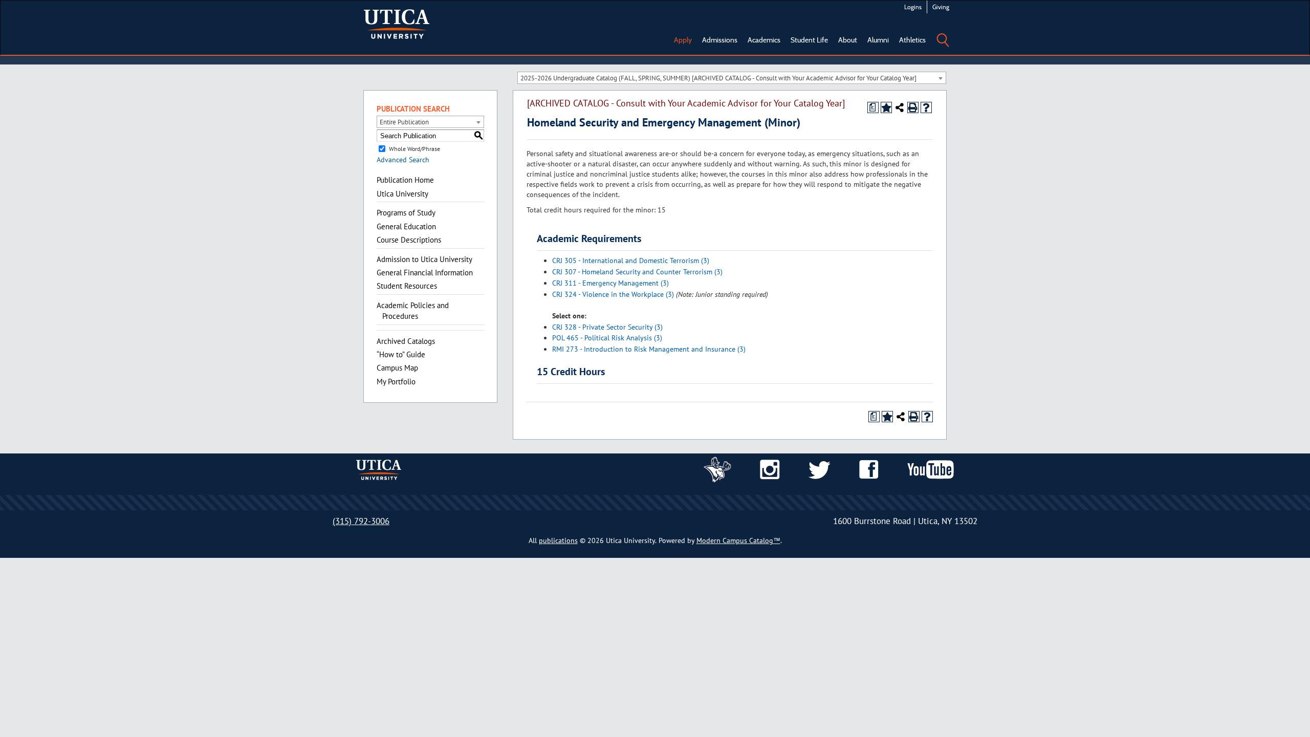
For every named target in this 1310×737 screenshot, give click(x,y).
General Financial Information (425, 272)
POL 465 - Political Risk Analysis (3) (607, 337)
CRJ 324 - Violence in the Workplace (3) (613, 294)
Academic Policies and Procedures (413, 310)
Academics (764, 40)
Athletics (912, 40)
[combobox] (731, 78)
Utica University (402, 194)
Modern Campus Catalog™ (738, 540)
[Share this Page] (899, 107)
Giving (940, 7)
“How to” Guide (401, 354)
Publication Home (405, 180)
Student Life (809, 40)
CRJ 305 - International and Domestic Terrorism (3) (630, 260)
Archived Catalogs (406, 341)
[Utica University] (396, 23)
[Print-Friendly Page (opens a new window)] (913, 107)
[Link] (717, 468)
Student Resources (407, 286)
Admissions (719, 40)
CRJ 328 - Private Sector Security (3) (607, 327)
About (847, 40)
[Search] (942, 33)
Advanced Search (403, 159)
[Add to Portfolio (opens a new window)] (886, 107)
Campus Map (397, 368)
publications (558, 540)
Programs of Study (406, 213)
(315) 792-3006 (361, 521)
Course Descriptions (409, 240)
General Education (406, 226)
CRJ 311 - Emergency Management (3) (610, 283)
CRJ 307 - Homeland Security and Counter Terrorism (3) (637, 271)
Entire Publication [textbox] (404, 122)
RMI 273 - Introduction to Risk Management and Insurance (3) (649, 349)
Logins (913, 7)
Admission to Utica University (424, 259)
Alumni (878, 40)
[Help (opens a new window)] (926, 107)
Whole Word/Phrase (414, 149)
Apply (683, 40)
